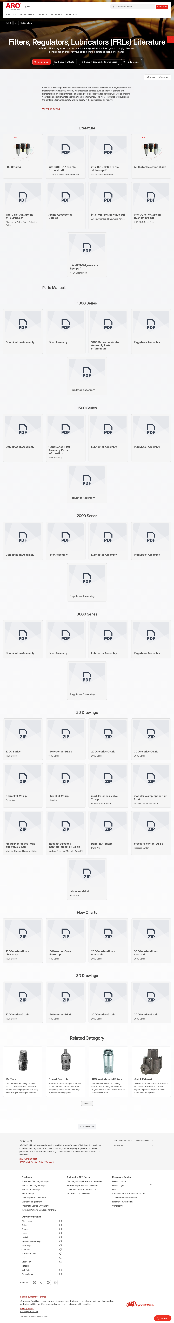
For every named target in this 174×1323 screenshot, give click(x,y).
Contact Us (117, 1206)
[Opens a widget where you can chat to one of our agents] (162, 1318)
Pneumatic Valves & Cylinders (35, 1206)
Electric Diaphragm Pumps (34, 1185)
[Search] (113, 6)
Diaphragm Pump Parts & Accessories (84, 1181)
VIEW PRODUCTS (51, 109)
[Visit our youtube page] (48, 1282)
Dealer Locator (119, 1181)
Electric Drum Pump (31, 1189)
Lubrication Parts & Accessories (81, 1189)
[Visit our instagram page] (55, 1282)
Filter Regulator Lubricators (34, 1197)
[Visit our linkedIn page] (34, 1282)
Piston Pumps (28, 1193)
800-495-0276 (46, 1162)
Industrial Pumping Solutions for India (39, 1210)
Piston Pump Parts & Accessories (82, 1185)
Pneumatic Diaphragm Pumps (35, 1181)
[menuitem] (11, 14)
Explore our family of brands (33, 1296)
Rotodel (25, 1266)
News (115, 1189)
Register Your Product (122, 1201)
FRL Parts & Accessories (78, 1193)
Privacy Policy (27, 1308)
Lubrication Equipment (32, 1201)
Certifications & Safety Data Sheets (128, 1193)
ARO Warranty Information (124, 1197)
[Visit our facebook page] (41, 1282)
